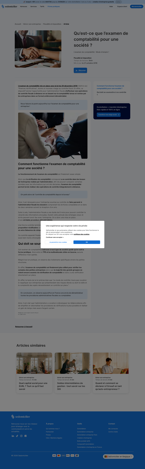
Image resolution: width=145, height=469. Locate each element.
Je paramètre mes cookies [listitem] (58, 242)
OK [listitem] (87, 242)
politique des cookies (81, 234)
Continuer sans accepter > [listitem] (55, 237)
